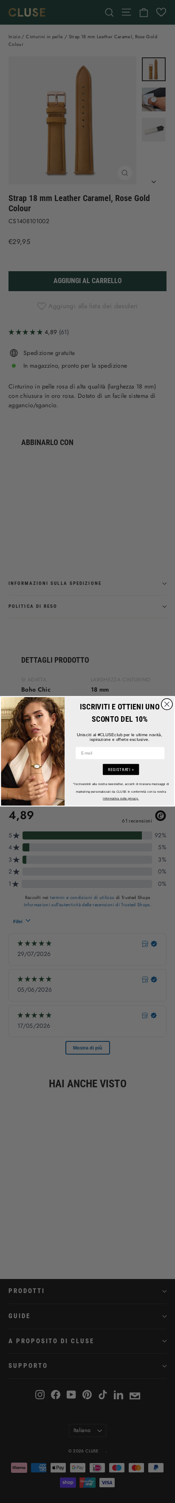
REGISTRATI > (121, 769)
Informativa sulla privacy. (121, 798)
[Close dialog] (166, 704)
